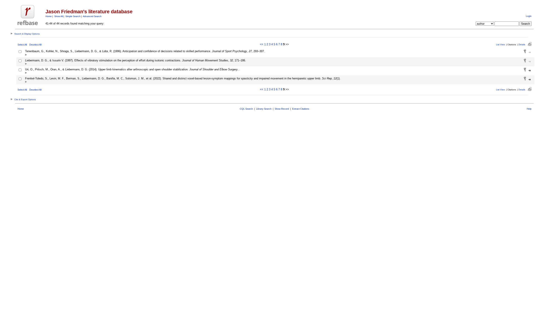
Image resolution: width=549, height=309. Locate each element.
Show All (58, 16)
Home (48, 16)
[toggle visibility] (26, 55)
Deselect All (35, 44)
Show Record (282, 109)
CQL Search (246, 109)
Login (528, 16)
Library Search (263, 109)
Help (529, 109)
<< (261, 44)
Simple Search (72, 16)
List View (500, 44)
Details (522, 44)
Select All (22, 44)
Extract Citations (300, 109)
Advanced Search (92, 16)
